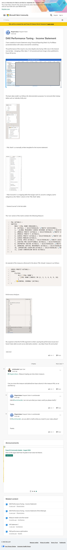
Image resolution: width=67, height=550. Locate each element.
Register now (6, 9)
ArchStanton (21, 520)
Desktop (7, 20)
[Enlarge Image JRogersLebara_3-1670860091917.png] (19, 315)
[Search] (51, 15)
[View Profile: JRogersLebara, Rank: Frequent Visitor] (8, 32)
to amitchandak (35, 395)
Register (56, 15)
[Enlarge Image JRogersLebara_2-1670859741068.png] (14, 173)
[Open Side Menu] (4, 15)
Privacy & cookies (44, 542)
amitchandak (15, 369)
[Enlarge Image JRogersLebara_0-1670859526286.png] (33, 73)
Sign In (61, 15)
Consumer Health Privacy (24, 546)
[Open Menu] (62, 20)
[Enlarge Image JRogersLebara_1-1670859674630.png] (13, 121)
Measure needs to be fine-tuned (18, 517)
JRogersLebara (15, 31)
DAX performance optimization (18, 531)
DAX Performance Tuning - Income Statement (22, 504)
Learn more (50, 24)
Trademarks (62, 542)
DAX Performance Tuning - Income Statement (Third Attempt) (27, 511)
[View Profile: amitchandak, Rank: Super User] (9, 370)
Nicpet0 (20, 533)
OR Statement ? (13, 524)
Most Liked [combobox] (60, 364)
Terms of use (54, 542)
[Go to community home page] (17, 15)
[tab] (33, 491)
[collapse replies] (4, 369)
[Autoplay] (30, 491)
